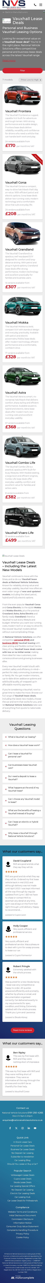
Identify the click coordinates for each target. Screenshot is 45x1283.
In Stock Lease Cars (22, 1142)
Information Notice (22, 1223)
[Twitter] (16, 1129)
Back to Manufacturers (16, 12)
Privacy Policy (22, 1234)
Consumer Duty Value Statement (22, 1226)
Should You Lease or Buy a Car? (22, 1164)
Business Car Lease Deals (22, 1149)
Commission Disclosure (22, 1219)
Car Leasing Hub (22, 1197)
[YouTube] (35, 1129)
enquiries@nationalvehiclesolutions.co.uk (23, 1120)
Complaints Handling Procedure (22, 1230)
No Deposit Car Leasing (22, 1153)
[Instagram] (22, 1129)
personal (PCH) (22, 640)
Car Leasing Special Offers (22, 1186)
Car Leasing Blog (22, 1160)
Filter (22, 70)
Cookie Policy (22, 1237)
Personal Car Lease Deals (22, 1146)
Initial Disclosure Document (22, 1215)
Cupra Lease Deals (22, 1179)
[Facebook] (10, 1129)
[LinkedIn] (29, 1129)
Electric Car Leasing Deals (22, 1193)
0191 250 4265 (35, 1112)
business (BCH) (10, 643)
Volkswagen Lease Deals (22, 1175)
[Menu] (40, 4)
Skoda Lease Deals (22, 1182)
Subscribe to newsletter (22, 1157)
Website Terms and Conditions (22, 1212)
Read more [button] (8, 60)
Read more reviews (22, 1030)
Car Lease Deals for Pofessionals (22, 1201)
